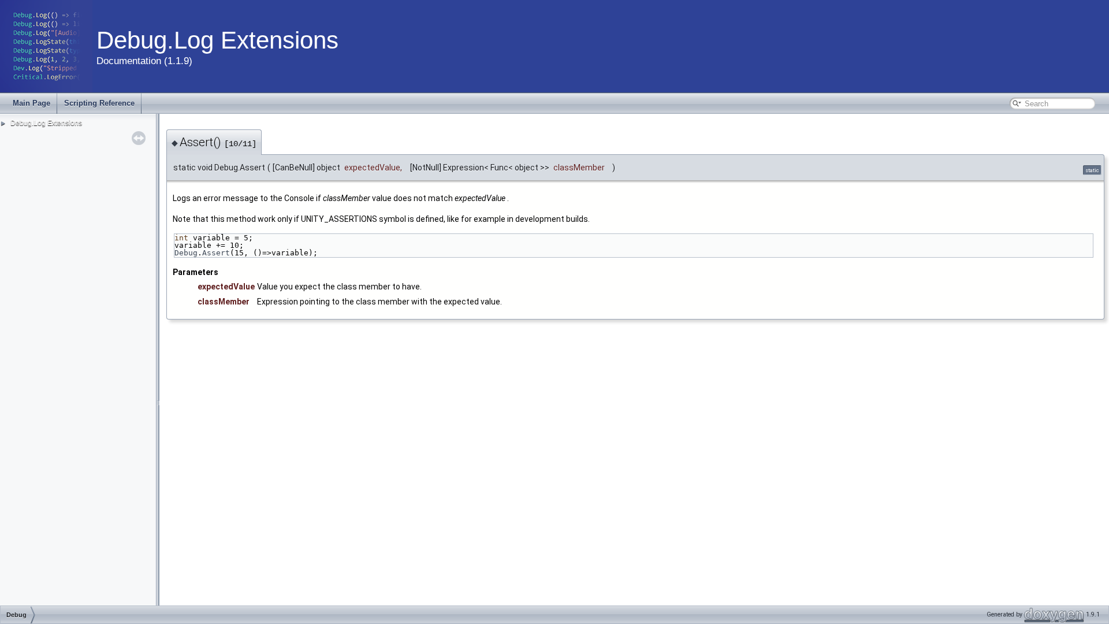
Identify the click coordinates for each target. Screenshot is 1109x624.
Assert (216, 252)
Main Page (31, 103)
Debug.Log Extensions (46, 123)
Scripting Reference (99, 103)
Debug (186, 252)
